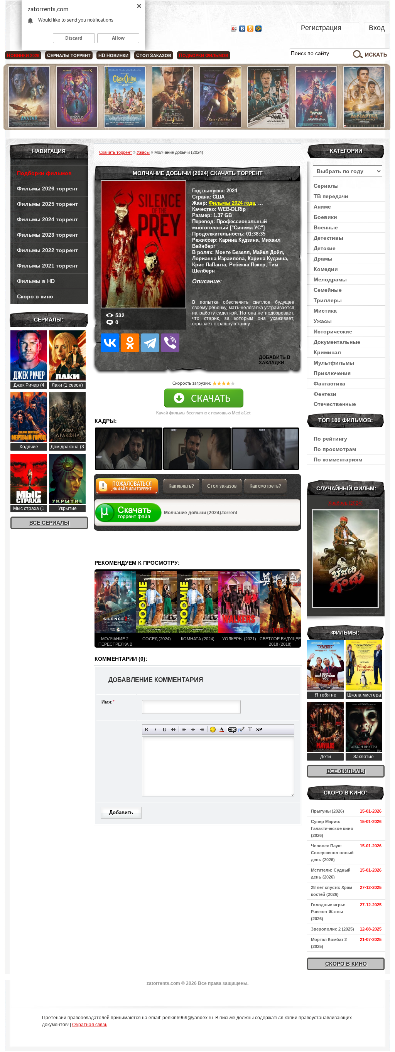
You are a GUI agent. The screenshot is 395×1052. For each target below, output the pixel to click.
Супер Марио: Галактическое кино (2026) (332, 828)
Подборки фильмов (44, 173)
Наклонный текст (155, 729)
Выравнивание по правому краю (202, 729)
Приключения (332, 373)
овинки (113, 55)
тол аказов (153, 55)
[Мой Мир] (259, 29)
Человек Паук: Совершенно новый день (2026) (332, 852)
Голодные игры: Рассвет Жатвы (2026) (328, 911)
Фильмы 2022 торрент (47, 250)
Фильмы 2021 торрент (47, 266)
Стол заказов (221, 486)
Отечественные (335, 404)
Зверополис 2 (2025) (332, 929)
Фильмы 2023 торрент (47, 235)
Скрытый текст (232, 729)
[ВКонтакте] (242, 29)
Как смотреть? (265, 486)
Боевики (325, 217)
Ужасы (323, 321)
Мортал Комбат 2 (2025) (329, 943)
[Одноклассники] (250, 29)
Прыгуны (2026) (327, 811)
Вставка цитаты (241, 729)
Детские (325, 248)
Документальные (337, 342)
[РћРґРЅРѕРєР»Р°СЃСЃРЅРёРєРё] (130, 342)
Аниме (322, 207)
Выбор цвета (221, 729)
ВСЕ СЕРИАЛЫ (49, 523)
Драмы (323, 259)
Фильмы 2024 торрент (47, 219)
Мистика (325, 311)
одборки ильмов (203, 55)
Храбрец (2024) (345, 503)
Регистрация (321, 28)
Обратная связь (89, 1024)
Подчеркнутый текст (164, 729)
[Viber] (170, 342)
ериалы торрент (69, 55)
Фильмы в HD (36, 281)
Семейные (328, 290)
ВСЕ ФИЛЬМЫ (346, 771)
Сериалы (326, 186)
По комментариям (338, 459)
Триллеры (328, 300)
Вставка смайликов (212, 729)
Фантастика (329, 383)
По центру (193, 729)
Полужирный (146, 729)
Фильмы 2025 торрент (47, 204)
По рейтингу (330, 439)
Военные (326, 227)
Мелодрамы (330, 279)
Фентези (325, 394)
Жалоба (127, 488)
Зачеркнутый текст (173, 729)
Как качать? (181, 486)
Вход (377, 28)
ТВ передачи (331, 196)
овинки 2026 (23, 55)
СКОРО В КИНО (346, 964)
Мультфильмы (334, 363)
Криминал (327, 352)
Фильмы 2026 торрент (47, 188)
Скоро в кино (35, 296)
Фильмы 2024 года (232, 203)
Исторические (333, 331)
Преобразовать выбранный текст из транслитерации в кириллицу (250, 729)
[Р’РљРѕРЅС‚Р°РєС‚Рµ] (110, 342)
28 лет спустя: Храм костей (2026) (331, 891)
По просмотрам (335, 449)
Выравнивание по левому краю (184, 729)
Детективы (328, 238)
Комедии (326, 269)
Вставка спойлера (259, 729)
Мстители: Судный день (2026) (331, 873)
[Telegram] (150, 342)
